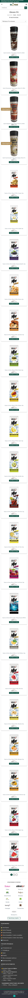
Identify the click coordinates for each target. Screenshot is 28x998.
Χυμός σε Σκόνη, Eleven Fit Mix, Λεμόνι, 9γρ (14, 440)
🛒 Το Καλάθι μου (5, 950)
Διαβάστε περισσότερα (14, 126)
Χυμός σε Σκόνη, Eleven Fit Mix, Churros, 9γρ (14, 299)
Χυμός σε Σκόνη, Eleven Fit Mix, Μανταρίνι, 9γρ (14, 759)
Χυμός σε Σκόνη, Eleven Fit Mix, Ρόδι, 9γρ (14, 688)
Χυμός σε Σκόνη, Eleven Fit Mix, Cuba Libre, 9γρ (14, 511)
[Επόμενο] (16, 875)
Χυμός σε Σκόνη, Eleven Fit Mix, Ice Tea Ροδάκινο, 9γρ (14, 653)
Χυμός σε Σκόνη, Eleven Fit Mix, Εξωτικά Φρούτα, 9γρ (14, 794)
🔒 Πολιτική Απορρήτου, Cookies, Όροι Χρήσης (12, 937)
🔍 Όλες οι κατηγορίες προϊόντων (8, 958)
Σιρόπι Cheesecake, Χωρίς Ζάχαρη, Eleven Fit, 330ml (14, 88)
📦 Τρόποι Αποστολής (6, 932)
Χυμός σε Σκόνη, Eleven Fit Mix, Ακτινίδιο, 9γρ (14, 476)
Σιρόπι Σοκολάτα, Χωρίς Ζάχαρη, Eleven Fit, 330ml (14, 52)
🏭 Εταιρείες (4, 955)
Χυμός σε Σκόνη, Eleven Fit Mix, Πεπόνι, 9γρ (14, 370)
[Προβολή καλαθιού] (26, 4)
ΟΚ (14, 995)
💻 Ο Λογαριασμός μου (6, 947)
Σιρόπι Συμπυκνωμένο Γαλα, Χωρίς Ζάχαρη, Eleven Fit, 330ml (14, 158)
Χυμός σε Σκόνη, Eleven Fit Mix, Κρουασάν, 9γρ (14, 334)
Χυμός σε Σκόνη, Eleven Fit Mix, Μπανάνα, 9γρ (14, 723)
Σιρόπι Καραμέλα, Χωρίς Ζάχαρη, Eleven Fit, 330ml (14, 123)
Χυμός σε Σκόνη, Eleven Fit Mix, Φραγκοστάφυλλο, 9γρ (14, 263)
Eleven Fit (20, 889)
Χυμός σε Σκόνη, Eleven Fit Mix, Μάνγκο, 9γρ (14, 405)
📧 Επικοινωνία (4, 940)
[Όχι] (26, 994)
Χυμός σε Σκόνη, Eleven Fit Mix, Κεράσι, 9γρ (14, 830)
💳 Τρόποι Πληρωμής (6, 930)
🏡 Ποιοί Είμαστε (5, 927)
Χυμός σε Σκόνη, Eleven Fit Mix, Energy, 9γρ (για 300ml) (14, 617)
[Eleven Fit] (20, 886)
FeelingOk (7, 908)
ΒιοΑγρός (20, 895)
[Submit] (25, 7)
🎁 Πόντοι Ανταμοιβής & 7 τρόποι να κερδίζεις (11, 935)
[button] (1, 4)
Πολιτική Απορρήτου (22, 993)
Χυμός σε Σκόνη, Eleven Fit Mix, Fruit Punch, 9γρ (14, 582)
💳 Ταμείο (3, 953)
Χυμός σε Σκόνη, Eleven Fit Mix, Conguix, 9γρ (14, 193)
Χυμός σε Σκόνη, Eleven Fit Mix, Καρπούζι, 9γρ (14, 865)
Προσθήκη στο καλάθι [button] (14, 57)
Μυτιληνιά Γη (14, 914)
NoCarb (20, 902)
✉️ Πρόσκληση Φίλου (6, 960)
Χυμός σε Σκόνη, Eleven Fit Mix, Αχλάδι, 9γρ (14, 228)
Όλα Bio (7, 902)
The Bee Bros (20, 908)
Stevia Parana (7, 895)
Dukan (7, 889)
